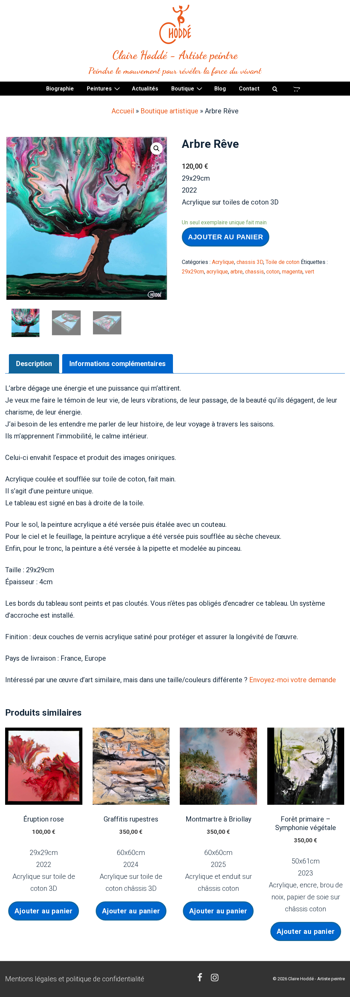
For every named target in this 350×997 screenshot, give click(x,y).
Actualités (145, 88)
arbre (236, 271)
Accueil (122, 111)
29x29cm (193, 271)
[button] (156, 148)
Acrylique (223, 262)
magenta (292, 271)
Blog (220, 88)
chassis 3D (250, 262)
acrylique (217, 271)
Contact (249, 88)
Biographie (60, 88)
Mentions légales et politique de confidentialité (74, 979)
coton (273, 271)
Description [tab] (34, 364)
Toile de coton (282, 262)
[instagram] (215, 979)
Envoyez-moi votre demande (292, 680)
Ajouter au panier (225, 237)
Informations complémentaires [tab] (117, 364)
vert (309, 271)
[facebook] (201, 979)
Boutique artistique (169, 111)
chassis (254, 271)
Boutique (182, 88)
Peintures (99, 88)
